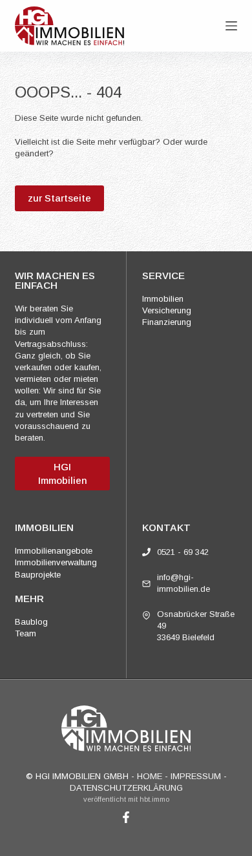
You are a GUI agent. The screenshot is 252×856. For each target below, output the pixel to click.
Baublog (31, 622)
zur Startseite (59, 198)
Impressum (196, 776)
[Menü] (231, 26)
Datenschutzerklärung (126, 788)
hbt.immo (154, 799)
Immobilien (163, 299)
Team (25, 633)
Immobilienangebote (53, 551)
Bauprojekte (38, 574)
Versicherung (166, 310)
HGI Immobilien (62, 473)
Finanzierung (166, 322)
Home (149, 776)
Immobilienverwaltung (56, 562)
